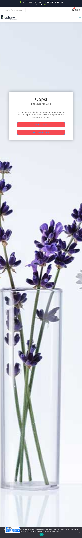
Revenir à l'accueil (41, 124)
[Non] (79, 532)
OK (42, 535)
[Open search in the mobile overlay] (13, 10)
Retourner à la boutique (41, 132)
